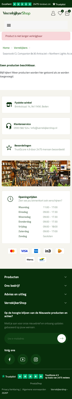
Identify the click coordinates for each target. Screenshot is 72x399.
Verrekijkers (20, 48)
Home (6, 48)
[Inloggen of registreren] (53, 13)
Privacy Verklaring (11, 389)
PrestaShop (36, 383)
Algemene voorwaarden (34, 389)
